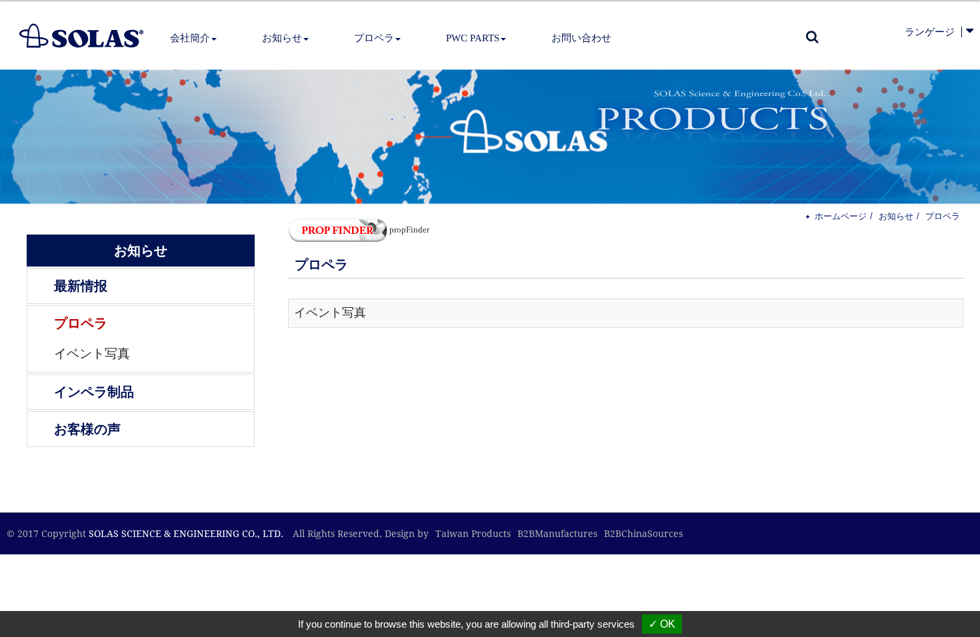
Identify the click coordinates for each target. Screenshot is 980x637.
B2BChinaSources (643, 533)
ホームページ (841, 216)
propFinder (409, 230)
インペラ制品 (94, 391)
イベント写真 (92, 353)
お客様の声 (87, 429)
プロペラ (80, 323)
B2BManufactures (557, 533)
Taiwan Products (473, 533)
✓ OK (662, 624)
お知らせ (896, 216)
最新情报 (80, 286)
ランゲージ (930, 32)
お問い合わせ (581, 38)
